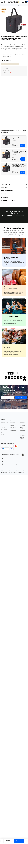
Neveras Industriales (22, 424)
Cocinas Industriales (22, 434)
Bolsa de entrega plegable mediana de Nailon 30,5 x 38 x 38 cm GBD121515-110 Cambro (19, 151)
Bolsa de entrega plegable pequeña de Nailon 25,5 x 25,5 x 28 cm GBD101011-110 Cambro (19, 138)
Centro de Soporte (3, 433)
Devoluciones (4, 429)
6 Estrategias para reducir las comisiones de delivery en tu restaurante (11, 257)
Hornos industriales (22, 421)
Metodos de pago (3, 424)
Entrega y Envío (4, 422)
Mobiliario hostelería (22, 438)
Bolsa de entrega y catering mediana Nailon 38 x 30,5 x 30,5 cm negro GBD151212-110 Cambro (19, 165)
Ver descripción (7, 60)
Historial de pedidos (13, 424)
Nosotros (3, 431)
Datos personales (12, 421)
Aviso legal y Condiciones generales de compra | (12, 472)
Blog (24, 472)
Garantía (3, 427)
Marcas (2, 436)
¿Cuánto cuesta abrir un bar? (11, 316)
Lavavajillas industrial (22, 431)
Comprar (20, 841)
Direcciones (13, 430)
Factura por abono (13, 428)
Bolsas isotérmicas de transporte (10, 64)
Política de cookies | (20, 470)
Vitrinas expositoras (22, 428)
